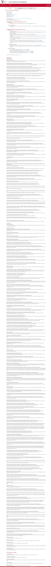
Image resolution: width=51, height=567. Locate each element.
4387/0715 (33, 45)
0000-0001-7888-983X (14, 14)
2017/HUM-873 (24, 49)
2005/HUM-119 (28, 52)
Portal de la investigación (48, 5)
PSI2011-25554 (35, 40)
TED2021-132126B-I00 (25, 34)
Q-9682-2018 (12, 15)
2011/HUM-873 (23, 50)
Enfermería (14, 19)
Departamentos (20, 8)
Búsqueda (10, 8)
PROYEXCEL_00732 (43, 32)
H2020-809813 (35, 23)
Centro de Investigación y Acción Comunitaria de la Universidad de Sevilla (22, 18)
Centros (31, 8)
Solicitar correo (10, 13)
